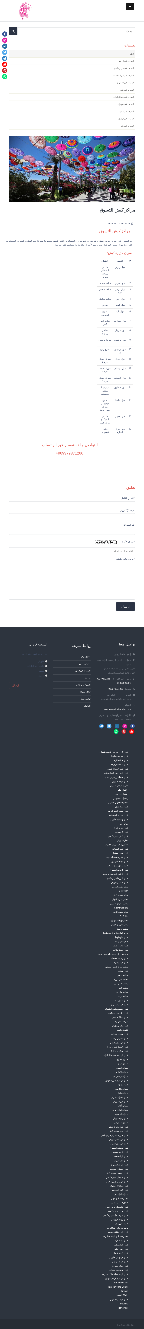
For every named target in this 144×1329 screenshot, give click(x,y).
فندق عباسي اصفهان (119, 1299)
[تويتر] (5, 52)
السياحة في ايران (82, 671)
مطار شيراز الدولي (120, 899)
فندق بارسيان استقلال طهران (115, 1274)
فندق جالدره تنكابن (120, 945)
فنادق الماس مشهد (119, 1202)
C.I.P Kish (123, 891)
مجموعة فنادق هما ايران (117, 1228)
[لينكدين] (5, 46)
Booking (124, 1304)
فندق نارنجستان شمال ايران (115, 1055)
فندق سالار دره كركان (118, 1051)
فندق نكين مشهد (121, 1223)
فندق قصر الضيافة (120, 849)
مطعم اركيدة (122, 929)
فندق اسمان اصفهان (119, 1169)
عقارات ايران (122, 840)
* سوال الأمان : (127, 541)
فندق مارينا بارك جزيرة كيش (115, 1215)
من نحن (87, 678)
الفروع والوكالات (83, 685)
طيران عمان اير (121, 1122)
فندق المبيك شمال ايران (117, 1047)
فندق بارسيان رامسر (119, 1042)
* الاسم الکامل (128, 498)
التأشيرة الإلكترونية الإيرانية (116, 844)
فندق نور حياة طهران (119, 756)
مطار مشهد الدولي (120, 912)
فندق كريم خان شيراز (118, 1139)
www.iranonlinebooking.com (117, 709)
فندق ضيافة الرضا (120, 760)
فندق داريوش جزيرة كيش (117, 1173)
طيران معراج (122, 1059)
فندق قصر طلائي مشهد (118, 1232)
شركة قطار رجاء (120, 1021)
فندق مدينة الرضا (120, 1240)
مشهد (41, 671)
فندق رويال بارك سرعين (117, 865)
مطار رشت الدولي (120, 887)
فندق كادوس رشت (120, 1038)
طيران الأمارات (121, 1072)
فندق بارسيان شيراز (119, 1143)
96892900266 (124, 683)
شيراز (41, 675)
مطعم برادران (122, 992)
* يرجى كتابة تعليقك (125, 559)
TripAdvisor (122, 1308)
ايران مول (124, 823)
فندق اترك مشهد (121, 1245)
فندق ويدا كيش (121, 807)
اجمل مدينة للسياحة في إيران (34, 654)
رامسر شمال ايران (35, 666)
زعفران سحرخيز (120, 798)
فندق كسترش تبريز (119, 1004)
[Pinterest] (5, 70)
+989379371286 (117, 689)
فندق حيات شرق (121, 828)
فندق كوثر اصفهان (120, 1190)
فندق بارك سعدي (120, 1156)
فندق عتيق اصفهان (120, 853)
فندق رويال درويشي (119, 1219)
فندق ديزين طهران (120, 1249)
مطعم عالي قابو (121, 983)
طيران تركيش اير (120, 1076)
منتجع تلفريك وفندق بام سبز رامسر (112, 954)
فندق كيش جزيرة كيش (118, 836)
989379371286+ (69, 453)
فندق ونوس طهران (119, 1034)
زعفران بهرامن (121, 794)
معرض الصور (84, 663)
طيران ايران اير (121, 1194)
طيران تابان (123, 1063)
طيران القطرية (121, 1114)
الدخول (87, 706)
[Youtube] (5, 64)
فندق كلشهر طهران (119, 882)
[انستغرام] (5, 40)
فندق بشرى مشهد (120, 1000)
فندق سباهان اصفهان (119, 1186)
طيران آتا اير (122, 1106)
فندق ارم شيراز (121, 1160)
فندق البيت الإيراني (120, 1261)
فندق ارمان (123, 971)
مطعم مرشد (122, 996)
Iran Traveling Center (118, 1287)
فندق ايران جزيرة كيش (118, 1211)
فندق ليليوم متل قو (120, 1026)
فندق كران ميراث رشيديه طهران (114, 752)
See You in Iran (121, 1282)
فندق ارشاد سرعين (119, 861)
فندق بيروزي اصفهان (119, 1148)
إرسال (15, 685)
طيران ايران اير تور (120, 1110)
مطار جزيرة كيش (120, 895)
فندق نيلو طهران (121, 937)
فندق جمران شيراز (120, 1097)
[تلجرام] (5, 58)
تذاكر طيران (85, 692)
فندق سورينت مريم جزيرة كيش (114, 1135)
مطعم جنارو (123, 975)
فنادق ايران (85, 656)
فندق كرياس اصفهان (119, 870)
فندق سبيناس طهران (118, 1270)
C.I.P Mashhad (121, 908)
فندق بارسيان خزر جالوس (116, 1080)
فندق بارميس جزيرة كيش (117, 1181)
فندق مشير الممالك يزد (118, 811)
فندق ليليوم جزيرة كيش (117, 1013)
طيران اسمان (122, 1068)
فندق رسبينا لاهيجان (119, 958)
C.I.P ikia (124, 916)
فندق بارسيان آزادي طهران (116, 1278)
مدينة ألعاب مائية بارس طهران (115, 933)
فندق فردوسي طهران (118, 1257)
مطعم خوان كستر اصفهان (116, 967)
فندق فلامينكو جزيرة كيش (117, 1207)
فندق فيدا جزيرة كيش (118, 1127)
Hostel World (122, 1295)
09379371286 (103, 679)
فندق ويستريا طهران (119, 819)
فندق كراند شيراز (120, 1253)
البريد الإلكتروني (127, 510)
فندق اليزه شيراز (120, 1101)
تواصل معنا (85, 699)
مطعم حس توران (120, 979)
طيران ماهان (122, 1093)
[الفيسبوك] (5, 34)
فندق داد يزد (123, 1084)
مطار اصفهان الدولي (119, 903)
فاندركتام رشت (121, 941)
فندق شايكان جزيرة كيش (117, 1177)
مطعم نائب (123, 988)
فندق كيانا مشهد (121, 962)
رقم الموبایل (129, 524)
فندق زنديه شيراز (120, 1118)
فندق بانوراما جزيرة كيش (117, 878)
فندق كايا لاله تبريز (120, 781)
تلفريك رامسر (122, 1030)
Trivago (124, 1291)
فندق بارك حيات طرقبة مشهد (115, 874)
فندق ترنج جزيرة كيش (118, 1131)
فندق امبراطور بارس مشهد (116, 777)
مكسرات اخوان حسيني (118, 802)
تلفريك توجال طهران (119, 785)
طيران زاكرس (121, 1089)
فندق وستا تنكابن (120, 950)
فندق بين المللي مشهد (118, 815)
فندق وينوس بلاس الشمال (116, 1009)
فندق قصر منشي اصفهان (117, 857)
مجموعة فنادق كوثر (119, 1198)
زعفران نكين (122, 790)
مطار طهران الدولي (119, 924)
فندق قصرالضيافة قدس (117, 769)
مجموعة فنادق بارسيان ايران (115, 1236)
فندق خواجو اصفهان (119, 1165)
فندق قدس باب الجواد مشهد (116, 773)
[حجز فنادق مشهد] (25, 10)
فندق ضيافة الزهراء (119, 764)
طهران (41, 661)
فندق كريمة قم (121, 832)
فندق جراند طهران (120, 1266)
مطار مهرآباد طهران (119, 920)
